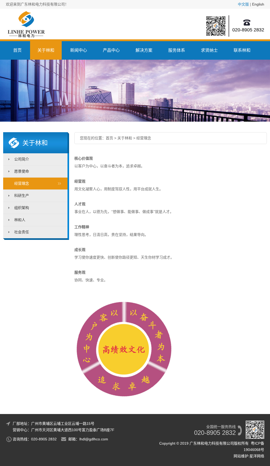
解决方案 (144, 50)
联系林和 (242, 50)
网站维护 (241, 456)
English (258, 4)
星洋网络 (256, 456)
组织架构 (21, 208)
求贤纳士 (209, 50)
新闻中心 (78, 50)
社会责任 (21, 232)
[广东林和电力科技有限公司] (25, 31)
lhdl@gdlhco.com (93, 439)
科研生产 (21, 195)
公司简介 (21, 159)
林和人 (19, 220)
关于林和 (45, 50)
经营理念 (21, 183)
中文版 (243, 4)
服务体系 (176, 50)
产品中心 (111, 50)
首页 (17, 50)
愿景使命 (21, 171)
